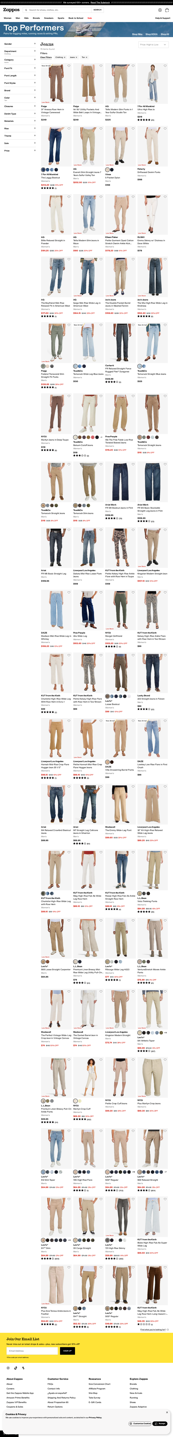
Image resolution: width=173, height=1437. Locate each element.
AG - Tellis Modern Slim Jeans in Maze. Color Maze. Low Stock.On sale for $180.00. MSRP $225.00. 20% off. (88, 223)
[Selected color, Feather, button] (75, 1101)
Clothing (59, 57)
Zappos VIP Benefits (16, 1402)
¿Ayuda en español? (57, 1393)
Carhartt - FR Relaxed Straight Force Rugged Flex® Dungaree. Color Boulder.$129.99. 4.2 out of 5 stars (120, 355)
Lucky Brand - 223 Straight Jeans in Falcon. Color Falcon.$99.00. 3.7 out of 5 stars (152, 683)
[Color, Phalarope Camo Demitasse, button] (93, 1240)
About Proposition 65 (58, 1402)
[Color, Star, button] (52, 893)
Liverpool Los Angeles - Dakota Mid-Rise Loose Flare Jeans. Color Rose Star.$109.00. (88, 556)
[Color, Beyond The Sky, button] (157, 1172)
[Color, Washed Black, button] (97, 437)
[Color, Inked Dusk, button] (56, 1240)
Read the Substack (100, 2)
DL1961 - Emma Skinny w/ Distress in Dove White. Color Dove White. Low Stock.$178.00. (152, 223)
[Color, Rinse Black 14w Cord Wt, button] (116, 1308)
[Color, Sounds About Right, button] (125, 1172)
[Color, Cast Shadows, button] (84, 1172)
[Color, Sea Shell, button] (47, 366)
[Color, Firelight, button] (52, 1240)
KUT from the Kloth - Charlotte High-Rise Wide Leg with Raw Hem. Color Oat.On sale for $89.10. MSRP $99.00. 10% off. (56, 881)
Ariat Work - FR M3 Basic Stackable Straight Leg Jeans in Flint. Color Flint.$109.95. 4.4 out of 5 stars (152, 492)
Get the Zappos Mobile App (20, 1393)
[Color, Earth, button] (80, 437)
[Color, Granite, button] (144, 893)
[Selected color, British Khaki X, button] (75, 1308)
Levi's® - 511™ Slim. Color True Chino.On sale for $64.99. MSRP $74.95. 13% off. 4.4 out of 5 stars (56, 1228)
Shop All (165, 34)
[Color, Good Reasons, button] (56, 1172)
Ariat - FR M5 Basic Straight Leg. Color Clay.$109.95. (56, 556)
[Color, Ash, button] (84, 437)
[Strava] (23, 1368)
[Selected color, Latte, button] (107, 762)
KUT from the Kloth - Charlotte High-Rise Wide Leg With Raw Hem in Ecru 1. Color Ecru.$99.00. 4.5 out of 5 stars (56, 683)
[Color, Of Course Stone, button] (120, 962)
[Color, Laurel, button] (144, 437)
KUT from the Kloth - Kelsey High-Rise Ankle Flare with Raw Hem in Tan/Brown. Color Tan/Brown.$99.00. (152, 619)
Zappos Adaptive (138, 1406)
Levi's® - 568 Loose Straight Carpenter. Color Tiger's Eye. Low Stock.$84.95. (56, 951)
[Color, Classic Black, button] (148, 893)
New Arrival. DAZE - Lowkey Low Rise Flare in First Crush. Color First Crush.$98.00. (152, 749)
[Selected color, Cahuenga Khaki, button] (107, 170)
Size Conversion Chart (99, 1384)
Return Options (55, 1406)
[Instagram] (8, 1368)
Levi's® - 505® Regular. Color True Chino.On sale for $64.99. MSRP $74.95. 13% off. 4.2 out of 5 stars (120, 1160)
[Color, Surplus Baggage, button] (80, 1240)
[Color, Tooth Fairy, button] (129, 696)
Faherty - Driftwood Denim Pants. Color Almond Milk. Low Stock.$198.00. (152, 158)
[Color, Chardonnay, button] (80, 1101)
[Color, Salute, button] (116, 1172)
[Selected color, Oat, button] (43, 893)
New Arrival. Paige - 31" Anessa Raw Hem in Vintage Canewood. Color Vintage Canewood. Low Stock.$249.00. (56, 92)
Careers (10, 1388)
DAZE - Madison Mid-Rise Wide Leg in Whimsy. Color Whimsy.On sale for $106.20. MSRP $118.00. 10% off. (56, 619)
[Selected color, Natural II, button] (75, 437)
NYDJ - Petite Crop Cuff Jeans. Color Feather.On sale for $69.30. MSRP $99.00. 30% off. (120, 1090)
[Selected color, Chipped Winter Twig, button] (107, 962)
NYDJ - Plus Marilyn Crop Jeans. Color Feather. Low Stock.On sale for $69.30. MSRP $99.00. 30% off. (152, 1090)
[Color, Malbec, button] (148, 437)
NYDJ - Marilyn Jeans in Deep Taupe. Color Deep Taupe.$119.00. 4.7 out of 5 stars (56, 425)
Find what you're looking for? (153, 1329)
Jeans (72, 57)
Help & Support (162, 18)
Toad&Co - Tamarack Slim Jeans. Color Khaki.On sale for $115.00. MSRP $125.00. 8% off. (88, 492)
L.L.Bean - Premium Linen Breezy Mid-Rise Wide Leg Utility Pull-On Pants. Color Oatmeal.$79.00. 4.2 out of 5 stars (88, 951)
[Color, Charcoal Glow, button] (144, 1033)
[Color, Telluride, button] (84, 366)
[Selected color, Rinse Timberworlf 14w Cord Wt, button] (107, 1308)
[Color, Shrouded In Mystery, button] (47, 1172)
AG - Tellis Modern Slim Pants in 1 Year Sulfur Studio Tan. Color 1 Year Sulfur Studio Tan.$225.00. (120, 92)
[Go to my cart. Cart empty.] (167, 10)
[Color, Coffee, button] (148, 1172)
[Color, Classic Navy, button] (80, 962)
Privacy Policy (95, 1417)
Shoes (133, 1402)
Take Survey (94, 1397)
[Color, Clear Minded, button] (152, 1033)
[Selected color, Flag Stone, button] (107, 1240)
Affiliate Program (97, 1388)
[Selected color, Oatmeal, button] (75, 962)
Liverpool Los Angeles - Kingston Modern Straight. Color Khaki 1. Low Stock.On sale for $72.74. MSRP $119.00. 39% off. (120, 1021)
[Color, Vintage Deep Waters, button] (52, 366)
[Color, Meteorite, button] (88, 1240)
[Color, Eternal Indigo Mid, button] (88, 1172)
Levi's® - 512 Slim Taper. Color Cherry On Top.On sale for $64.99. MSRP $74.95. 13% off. (56, 1160)
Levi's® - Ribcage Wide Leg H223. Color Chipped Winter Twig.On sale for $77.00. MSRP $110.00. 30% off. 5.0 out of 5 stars (120, 951)
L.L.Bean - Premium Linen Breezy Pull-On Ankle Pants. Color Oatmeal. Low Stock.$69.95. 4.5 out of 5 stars (56, 1090)
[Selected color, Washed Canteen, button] (107, 696)
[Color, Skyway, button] (152, 437)
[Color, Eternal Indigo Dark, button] (80, 1172)
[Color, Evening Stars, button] (148, 1033)
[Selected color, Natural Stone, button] (43, 366)
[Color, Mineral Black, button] (129, 1172)
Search (98, 10)
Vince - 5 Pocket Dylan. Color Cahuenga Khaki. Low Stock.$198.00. (120, 158)
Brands (133, 1384)
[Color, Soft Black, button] (112, 1240)
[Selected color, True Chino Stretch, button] (139, 1033)
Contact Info (54, 1388)
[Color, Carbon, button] (157, 437)
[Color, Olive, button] (56, 505)
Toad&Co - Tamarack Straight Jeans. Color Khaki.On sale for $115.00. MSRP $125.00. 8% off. (152, 425)
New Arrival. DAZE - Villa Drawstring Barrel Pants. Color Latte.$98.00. (120, 749)
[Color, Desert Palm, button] (47, 962)
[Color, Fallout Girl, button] (125, 1240)
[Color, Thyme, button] (144, 962)
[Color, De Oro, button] (112, 962)
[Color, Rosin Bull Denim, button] (120, 1172)
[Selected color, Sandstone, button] (139, 893)
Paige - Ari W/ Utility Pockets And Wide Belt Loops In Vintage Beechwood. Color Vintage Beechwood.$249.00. (88, 92)
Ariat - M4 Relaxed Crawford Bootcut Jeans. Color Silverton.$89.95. (56, 814)
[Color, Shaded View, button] (116, 696)
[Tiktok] (16, 1368)
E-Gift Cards (95, 1402)
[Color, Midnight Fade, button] (56, 170)
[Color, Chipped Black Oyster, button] (125, 696)
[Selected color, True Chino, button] (107, 1172)
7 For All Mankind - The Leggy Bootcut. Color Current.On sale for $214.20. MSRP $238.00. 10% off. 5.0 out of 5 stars (56, 158)
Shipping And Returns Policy (62, 1397)
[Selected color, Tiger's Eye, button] (43, 962)
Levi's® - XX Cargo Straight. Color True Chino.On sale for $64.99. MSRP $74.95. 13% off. (88, 1228)
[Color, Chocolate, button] (112, 762)
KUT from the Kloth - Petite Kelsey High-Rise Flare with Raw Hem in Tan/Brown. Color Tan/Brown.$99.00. (88, 683)
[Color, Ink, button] (47, 505)
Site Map (93, 1393)
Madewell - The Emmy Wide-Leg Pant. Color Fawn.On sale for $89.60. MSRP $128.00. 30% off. (120, 814)
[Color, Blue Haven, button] (52, 170)
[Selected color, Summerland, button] (75, 366)
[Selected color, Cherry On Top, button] (43, 1172)
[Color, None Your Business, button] (116, 962)
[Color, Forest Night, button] (84, 1240)
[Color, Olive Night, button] (161, 1033)
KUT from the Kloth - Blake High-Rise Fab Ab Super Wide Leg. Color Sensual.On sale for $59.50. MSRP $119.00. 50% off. (152, 1228)
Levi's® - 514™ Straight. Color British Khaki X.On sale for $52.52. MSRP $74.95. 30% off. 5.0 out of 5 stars (88, 1296)
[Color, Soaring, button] (47, 893)
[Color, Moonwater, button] (47, 170)
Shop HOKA (152, 34)
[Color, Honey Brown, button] (88, 437)
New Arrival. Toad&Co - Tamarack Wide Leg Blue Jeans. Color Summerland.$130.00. (88, 355)
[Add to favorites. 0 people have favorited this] (69, 66)
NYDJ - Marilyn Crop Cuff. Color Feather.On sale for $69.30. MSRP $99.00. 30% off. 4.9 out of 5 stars (88, 1090)
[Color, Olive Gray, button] (47, 1101)
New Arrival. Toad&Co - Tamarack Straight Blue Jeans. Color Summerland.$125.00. (152, 355)
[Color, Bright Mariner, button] (52, 1101)
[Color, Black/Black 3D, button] (47, 1240)
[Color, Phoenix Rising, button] (120, 696)
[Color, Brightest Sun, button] (60, 1172)
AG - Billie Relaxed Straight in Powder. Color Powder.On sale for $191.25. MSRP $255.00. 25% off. (56, 223)
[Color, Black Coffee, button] (125, 1308)
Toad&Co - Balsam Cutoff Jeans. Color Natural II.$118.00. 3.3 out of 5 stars (88, 425)
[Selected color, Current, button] (43, 170)
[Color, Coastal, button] (112, 170)
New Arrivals (136, 1393)
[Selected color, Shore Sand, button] (139, 962)
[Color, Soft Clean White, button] (116, 1240)
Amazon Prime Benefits (17, 1397)
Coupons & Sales (14, 1406)
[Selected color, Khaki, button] (139, 437)
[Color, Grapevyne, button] (161, 1172)
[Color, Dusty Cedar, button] (93, 437)
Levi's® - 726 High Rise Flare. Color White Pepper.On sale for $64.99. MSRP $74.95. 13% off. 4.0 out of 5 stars (88, 1160)
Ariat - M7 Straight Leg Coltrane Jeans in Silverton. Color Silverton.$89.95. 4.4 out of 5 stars (88, 814)
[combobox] (57, 10)
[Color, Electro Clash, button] (157, 1033)
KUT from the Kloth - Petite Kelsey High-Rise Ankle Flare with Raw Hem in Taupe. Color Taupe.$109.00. (120, 556)
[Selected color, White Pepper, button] (75, 1172)
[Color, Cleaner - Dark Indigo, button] (144, 1172)
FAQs (50, 1384)
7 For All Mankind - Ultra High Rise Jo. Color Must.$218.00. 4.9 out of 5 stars (152, 92)
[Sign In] (160, 10)
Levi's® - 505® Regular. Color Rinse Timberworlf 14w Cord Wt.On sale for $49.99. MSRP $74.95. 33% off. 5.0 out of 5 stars (120, 1296)
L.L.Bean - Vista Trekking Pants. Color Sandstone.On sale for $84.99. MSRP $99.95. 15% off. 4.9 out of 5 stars (152, 881)
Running (134, 1397)
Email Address (16, 1351)
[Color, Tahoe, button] (80, 366)
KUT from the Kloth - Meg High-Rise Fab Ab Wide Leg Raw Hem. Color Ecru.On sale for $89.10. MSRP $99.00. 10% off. (88, 881)
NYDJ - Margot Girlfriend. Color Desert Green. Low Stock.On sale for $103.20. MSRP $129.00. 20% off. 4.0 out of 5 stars (120, 619)
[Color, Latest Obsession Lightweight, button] (129, 1308)
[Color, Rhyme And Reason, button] (152, 1172)
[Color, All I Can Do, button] (84, 1308)
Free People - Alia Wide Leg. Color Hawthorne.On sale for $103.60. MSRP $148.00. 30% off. (88, 619)
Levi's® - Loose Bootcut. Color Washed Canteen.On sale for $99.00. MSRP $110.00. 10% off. (120, 683)
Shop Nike (137, 34)
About (9, 1384)
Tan (83, 57)
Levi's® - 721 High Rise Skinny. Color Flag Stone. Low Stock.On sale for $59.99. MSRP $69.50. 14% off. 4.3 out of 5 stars (120, 1228)
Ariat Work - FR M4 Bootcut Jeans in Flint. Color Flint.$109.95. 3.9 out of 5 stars (120, 492)
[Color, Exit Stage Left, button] (120, 1240)
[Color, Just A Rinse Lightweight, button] (80, 1308)
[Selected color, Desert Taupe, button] (139, 1172)
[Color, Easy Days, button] (112, 696)
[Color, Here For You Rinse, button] (112, 1172)
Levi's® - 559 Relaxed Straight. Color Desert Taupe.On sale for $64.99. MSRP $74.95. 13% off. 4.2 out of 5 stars (152, 1160)
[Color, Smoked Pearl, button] (120, 1308)
